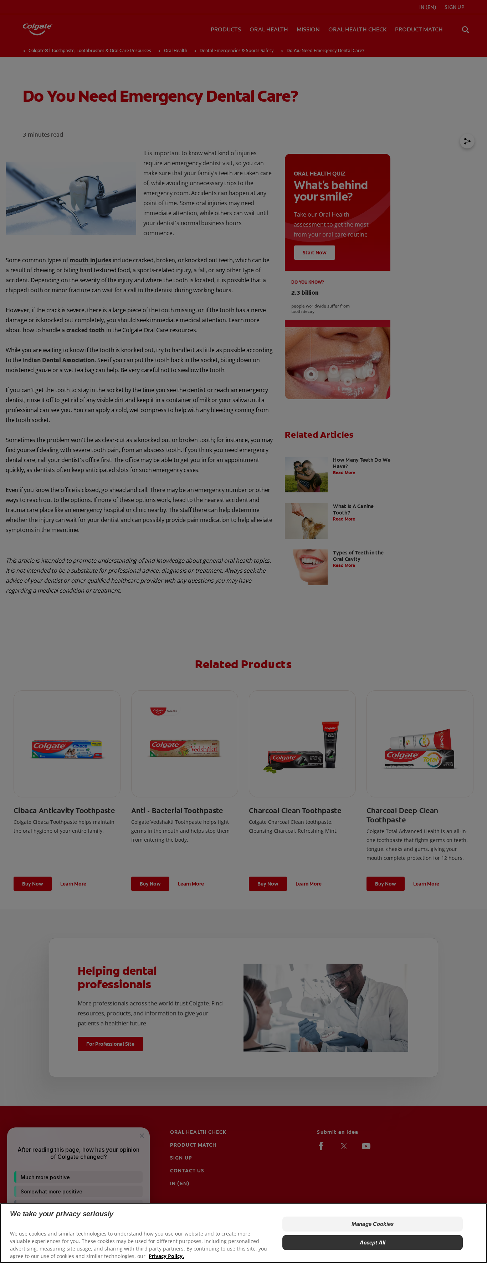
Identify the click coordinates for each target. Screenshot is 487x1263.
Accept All (373, 1242)
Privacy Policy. (166, 1256)
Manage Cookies (373, 1224)
